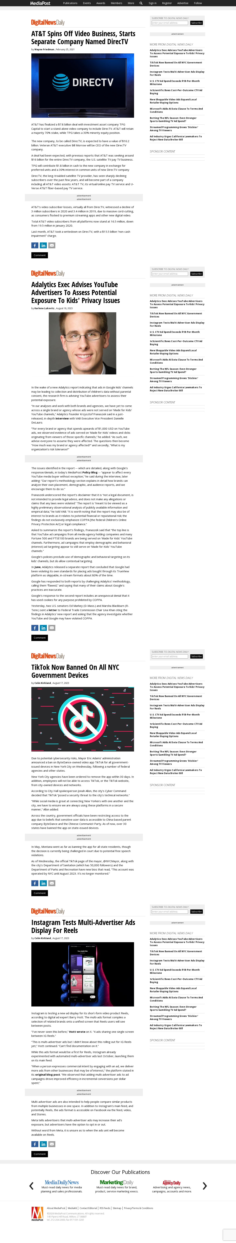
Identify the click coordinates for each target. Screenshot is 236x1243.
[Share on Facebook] (34, 245)
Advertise (182, 3)
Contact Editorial (88, 1208)
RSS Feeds (105, 1208)
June (37, 567)
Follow (198, 3)
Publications (70, 3)
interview (62, 418)
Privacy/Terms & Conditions (138, 1208)
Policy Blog (90, 472)
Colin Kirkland (42, 683)
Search (141, 3)
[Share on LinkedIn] (43, 245)
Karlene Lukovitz (44, 308)
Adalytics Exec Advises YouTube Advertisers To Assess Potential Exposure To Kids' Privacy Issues (177, 53)
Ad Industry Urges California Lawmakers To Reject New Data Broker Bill (176, 138)
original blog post (47, 1074)
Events (87, 3)
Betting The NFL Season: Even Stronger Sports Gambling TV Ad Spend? (173, 119)
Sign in (153, 3)
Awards (100, 3)
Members (116, 3)
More (131, 3)
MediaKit (72, 1208)
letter (53, 610)
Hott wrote (77, 1031)
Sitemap (117, 1208)
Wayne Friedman (44, 49)
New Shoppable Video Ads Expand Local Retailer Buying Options (173, 101)
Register (167, 3)
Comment (40, 255)
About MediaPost (56, 1208)
